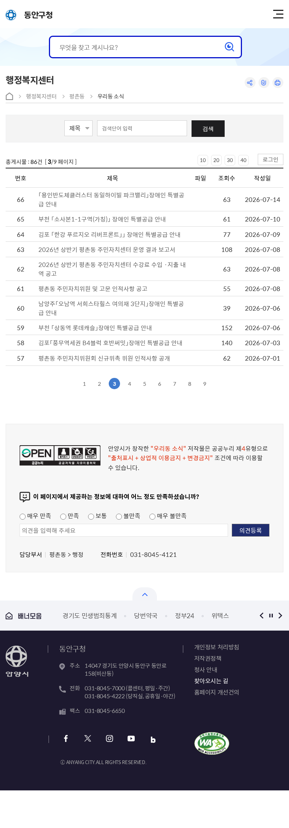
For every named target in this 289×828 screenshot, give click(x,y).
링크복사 (264, 82)
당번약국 (146, 615)
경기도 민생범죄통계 (89, 615)
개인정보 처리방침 (216, 646)
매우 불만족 (171, 515)
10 (203, 160)
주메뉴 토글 (278, 14)
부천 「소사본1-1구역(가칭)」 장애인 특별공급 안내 (102, 218)
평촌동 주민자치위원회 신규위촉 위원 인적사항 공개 (104, 357)
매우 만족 (38, 515)
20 (216, 160)
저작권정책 (208, 658)
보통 (100, 515)
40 (243, 160)
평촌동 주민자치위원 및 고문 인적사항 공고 (93, 288)
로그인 (270, 159)
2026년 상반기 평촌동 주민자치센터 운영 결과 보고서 (106, 249)
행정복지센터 (41, 96)
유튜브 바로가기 (131, 739)
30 (230, 160)
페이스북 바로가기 (65, 739)
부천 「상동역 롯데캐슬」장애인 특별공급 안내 (95, 327)
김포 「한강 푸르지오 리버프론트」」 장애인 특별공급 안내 (109, 234)
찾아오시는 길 (211, 680)
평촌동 (77, 96)
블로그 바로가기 (153, 739)
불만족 (131, 515)
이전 (261, 615)
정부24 (184, 615)
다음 (280, 615)
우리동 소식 (110, 96)
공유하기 (250, 82)
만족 (72, 515)
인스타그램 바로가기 (109, 739)
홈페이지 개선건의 (216, 691)
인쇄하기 (277, 82)
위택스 (220, 615)
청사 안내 (206, 669)
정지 (271, 615)
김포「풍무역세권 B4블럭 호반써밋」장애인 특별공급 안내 (110, 342)
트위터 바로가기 (87, 739)
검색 (208, 128)
